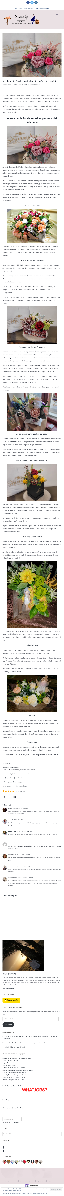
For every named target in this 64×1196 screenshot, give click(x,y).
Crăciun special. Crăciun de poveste (13, 782)
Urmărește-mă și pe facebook (13, 1108)
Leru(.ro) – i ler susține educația (12, 778)
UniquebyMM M (9, 974)
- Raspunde (25, 808)
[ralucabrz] (8, 1161)
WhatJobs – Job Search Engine (12, 1086)
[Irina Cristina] (36, 1161)
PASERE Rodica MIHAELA (14, 843)
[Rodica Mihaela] (4, 1161)
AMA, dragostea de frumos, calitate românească (17, 1070)
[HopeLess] (12, 1161)
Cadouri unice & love (9, 1065)
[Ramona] (40, 1161)
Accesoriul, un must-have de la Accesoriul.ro (16, 1058)
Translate (16, 1122)
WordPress (56, 1181)
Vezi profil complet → (9, 988)
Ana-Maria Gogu (12, 831)
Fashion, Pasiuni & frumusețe (20, 84)
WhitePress (6, 1100)
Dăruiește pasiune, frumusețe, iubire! (14, 1077)
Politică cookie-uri (42, 1193)
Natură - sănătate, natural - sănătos (13, 1068)
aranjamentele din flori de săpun (19, 358)
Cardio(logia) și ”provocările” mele (14, 1047)
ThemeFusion (31, 1181)
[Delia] (20, 1161)
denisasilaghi (11, 819)
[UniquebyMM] (28, 1161)
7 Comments (37, 84)
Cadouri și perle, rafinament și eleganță (14, 1072)
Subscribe (8, 1025)
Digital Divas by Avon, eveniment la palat (15, 1063)
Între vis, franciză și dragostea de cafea (14, 1075)
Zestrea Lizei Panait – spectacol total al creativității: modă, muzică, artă (26, 1043)
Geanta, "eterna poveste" (10, 1060)
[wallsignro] (16, 1161)
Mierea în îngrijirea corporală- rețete (13, 1080)
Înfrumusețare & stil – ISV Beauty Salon (14, 786)
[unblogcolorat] (32, 1161)
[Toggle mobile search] (57, 14)
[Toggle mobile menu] (61, 14)
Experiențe (30, 84)
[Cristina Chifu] (24, 1161)
